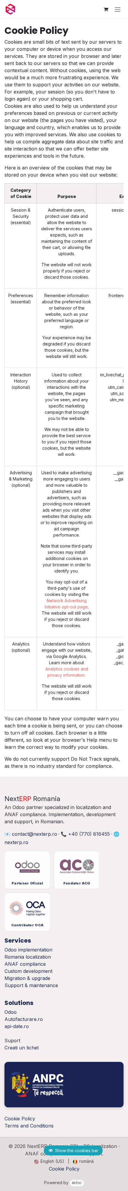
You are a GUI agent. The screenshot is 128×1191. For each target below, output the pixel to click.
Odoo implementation (28, 950)
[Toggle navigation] (118, 9)
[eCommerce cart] (106, 9)
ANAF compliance (25, 964)
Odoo (10, 1012)
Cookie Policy (64, 1169)
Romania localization (27, 957)
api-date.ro (16, 1026)
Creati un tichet (21, 1048)
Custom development (28, 971)
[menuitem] (49, 1161)
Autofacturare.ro (23, 1019)
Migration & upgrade (27, 978)
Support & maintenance (31, 985)
